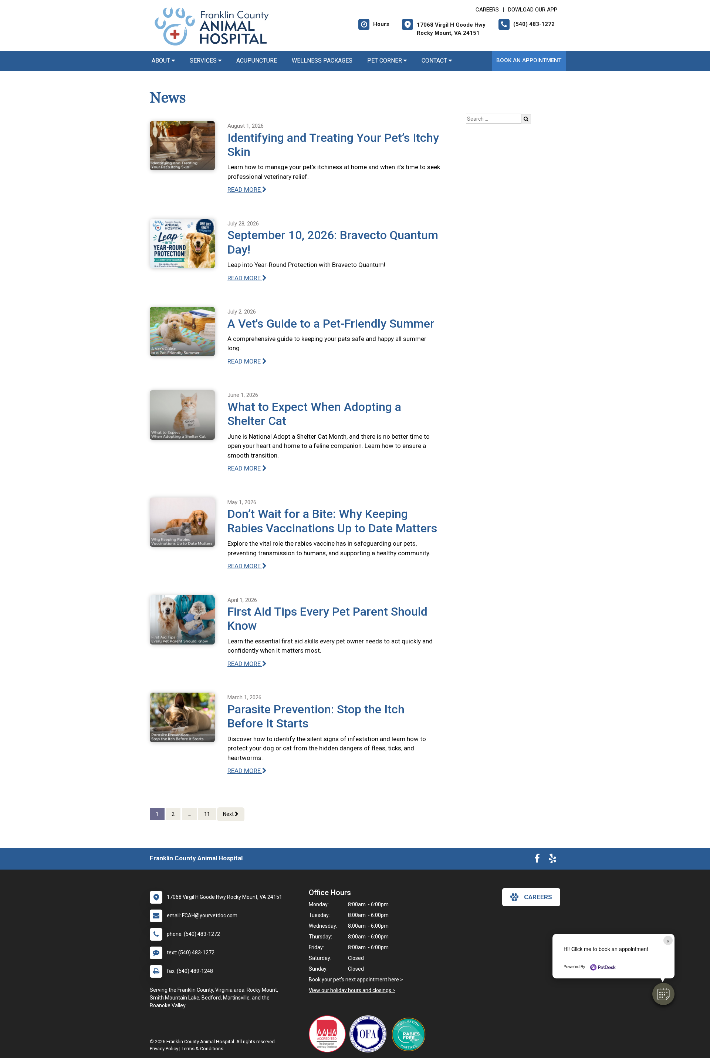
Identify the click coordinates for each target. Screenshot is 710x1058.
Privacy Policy (164, 1048)
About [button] (162, 60)
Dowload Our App (532, 9)
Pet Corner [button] (385, 60)
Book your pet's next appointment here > (356, 979)
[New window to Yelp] (552, 860)
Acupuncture (256, 60)
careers (538, 897)
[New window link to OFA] (369, 1033)
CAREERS (487, 9)
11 (207, 814)
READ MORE (244, 189)
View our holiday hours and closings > (352, 990)
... (189, 814)
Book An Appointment (528, 60)
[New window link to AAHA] (329, 1033)
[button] (663, 994)
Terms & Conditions (202, 1048)
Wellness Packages (322, 60)
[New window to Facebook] (537, 860)
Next (229, 814)
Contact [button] (435, 60)
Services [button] (204, 60)
